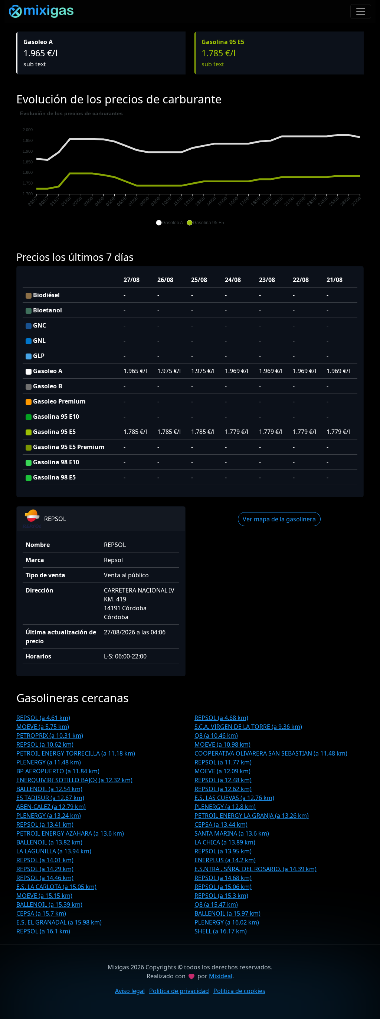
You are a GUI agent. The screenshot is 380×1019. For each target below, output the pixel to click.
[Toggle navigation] (360, 11)
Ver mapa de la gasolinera (279, 519)
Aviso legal (130, 991)
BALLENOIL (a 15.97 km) (227, 913)
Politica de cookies (239, 991)
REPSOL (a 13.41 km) (44, 824)
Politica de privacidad (179, 991)
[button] (169, 223)
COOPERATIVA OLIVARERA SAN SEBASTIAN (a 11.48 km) (270, 753)
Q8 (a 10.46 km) (216, 735)
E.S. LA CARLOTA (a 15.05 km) (56, 887)
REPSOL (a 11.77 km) (223, 762)
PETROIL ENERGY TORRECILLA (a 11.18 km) (75, 753)
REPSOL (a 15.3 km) (221, 896)
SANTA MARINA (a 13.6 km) (231, 833)
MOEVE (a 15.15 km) (44, 896)
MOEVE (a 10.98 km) (222, 744)
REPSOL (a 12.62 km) (223, 789)
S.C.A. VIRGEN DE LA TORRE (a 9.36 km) (248, 727)
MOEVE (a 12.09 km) (222, 771)
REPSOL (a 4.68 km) (221, 718)
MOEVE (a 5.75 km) (42, 727)
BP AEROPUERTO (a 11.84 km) (57, 771)
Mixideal (220, 976)
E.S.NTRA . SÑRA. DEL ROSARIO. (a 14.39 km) (255, 869)
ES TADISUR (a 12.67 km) (50, 798)
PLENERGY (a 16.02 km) (226, 922)
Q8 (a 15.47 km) (216, 904)
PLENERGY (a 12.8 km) (225, 807)
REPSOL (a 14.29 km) (44, 869)
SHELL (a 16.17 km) (220, 931)
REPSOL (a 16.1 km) (43, 931)
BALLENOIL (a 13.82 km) (49, 842)
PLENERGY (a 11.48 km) (48, 762)
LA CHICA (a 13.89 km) (224, 842)
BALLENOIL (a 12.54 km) (49, 789)
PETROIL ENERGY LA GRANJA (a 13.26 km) (251, 815)
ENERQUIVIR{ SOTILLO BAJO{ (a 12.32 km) (74, 780)
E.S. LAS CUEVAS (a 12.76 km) (234, 798)
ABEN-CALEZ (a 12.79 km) (51, 807)
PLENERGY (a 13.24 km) (48, 815)
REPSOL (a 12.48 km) (223, 780)
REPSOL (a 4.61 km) (43, 718)
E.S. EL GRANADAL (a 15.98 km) (59, 922)
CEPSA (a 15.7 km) (41, 913)
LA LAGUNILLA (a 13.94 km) (53, 851)
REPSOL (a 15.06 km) (223, 887)
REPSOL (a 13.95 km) (223, 851)
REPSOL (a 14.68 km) (223, 878)
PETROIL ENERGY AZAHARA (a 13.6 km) (70, 833)
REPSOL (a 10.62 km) (44, 744)
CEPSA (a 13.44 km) (221, 824)
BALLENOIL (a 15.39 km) (49, 904)
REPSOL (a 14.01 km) (44, 860)
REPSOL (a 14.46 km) (44, 878)
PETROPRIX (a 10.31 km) (49, 735)
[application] (190, 168)
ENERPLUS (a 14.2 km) (225, 860)
